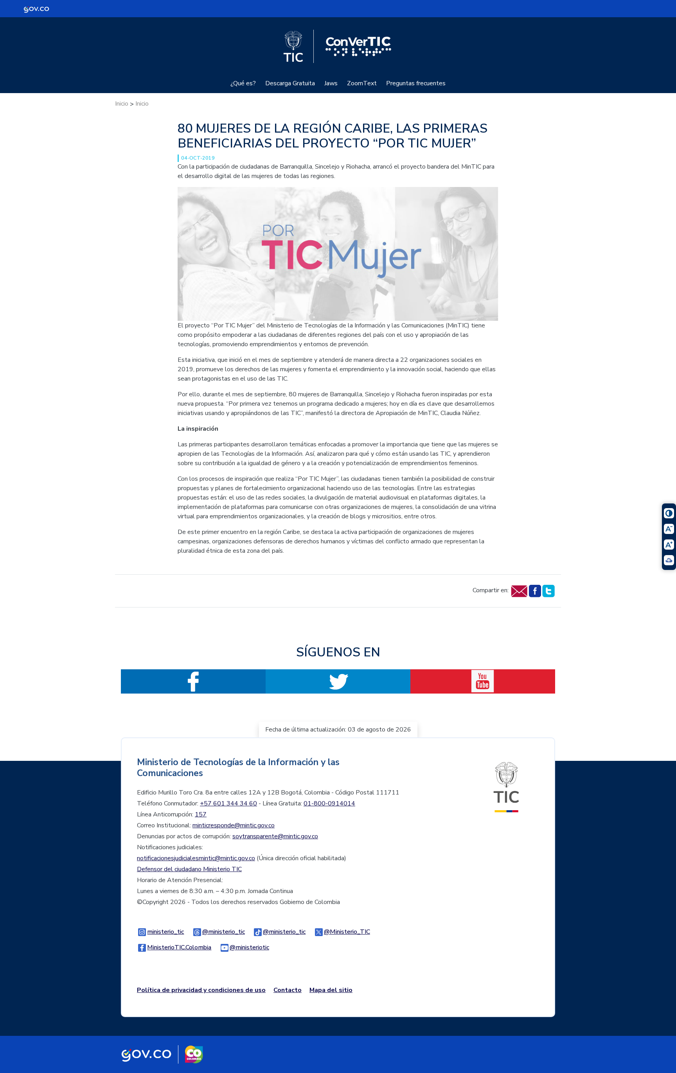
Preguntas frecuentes (416, 83)
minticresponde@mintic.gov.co (233, 825)
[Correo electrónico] (519, 590)
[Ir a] (338, 253)
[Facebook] (534, 590)
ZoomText (362, 83)
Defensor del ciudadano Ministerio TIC (189, 869)
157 (201, 814)
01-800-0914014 (329, 803)
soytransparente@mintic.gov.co (275, 836)
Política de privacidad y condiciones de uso (201, 990)
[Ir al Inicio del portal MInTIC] (506, 786)
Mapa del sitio (330, 990)
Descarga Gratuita (290, 83)
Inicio (121, 104)
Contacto (287, 990)
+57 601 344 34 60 (228, 803)
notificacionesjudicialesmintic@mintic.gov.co (196, 858)
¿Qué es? (243, 83)
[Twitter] (548, 590)
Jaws (331, 83)
